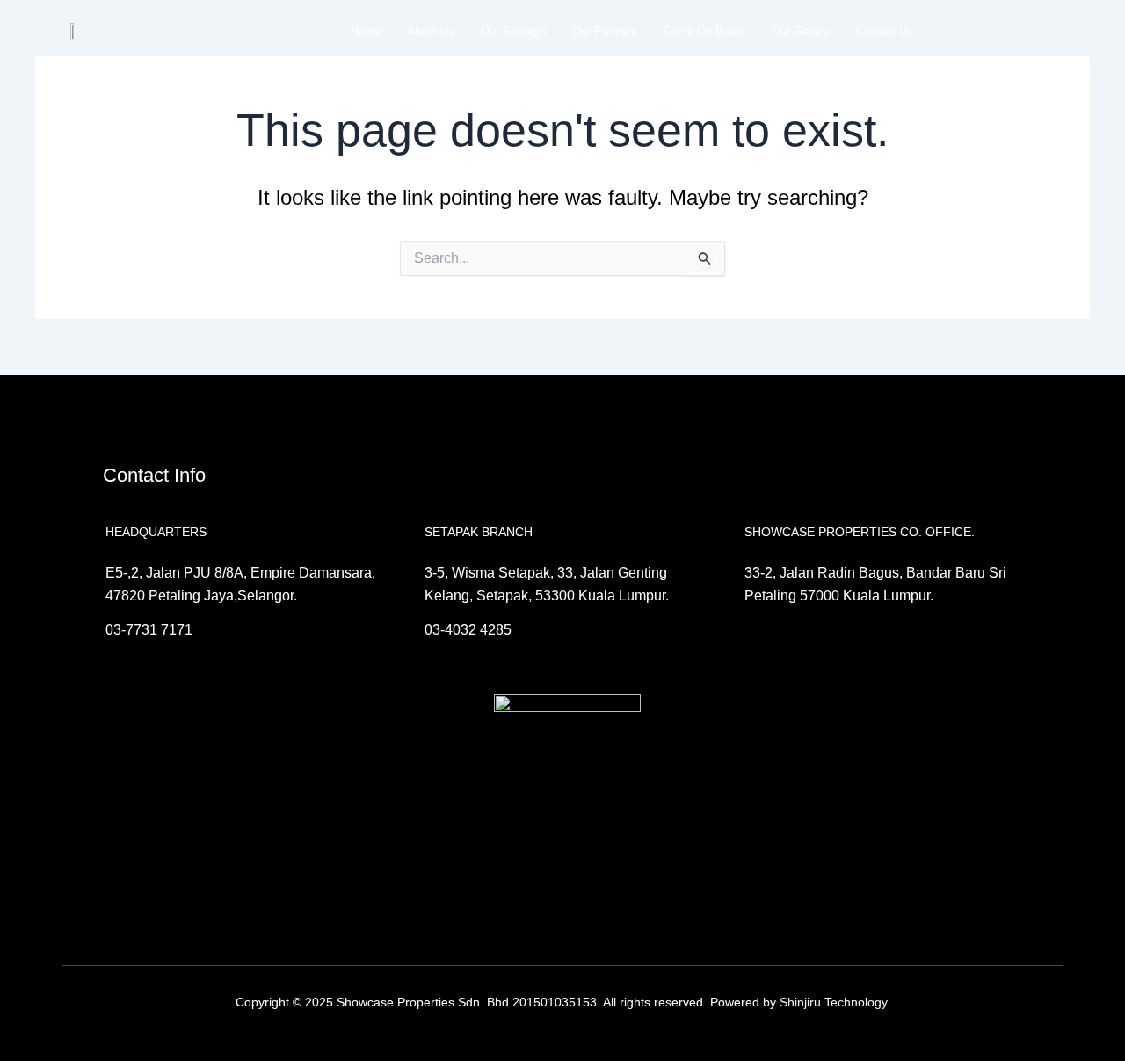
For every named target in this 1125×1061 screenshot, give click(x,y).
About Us (430, 31)
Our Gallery (801, 31)
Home (366, 31)
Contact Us (884, 31)
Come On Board (704, 31)
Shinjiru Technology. (833, 1002)
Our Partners (604, 31)
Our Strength (513, 31)
